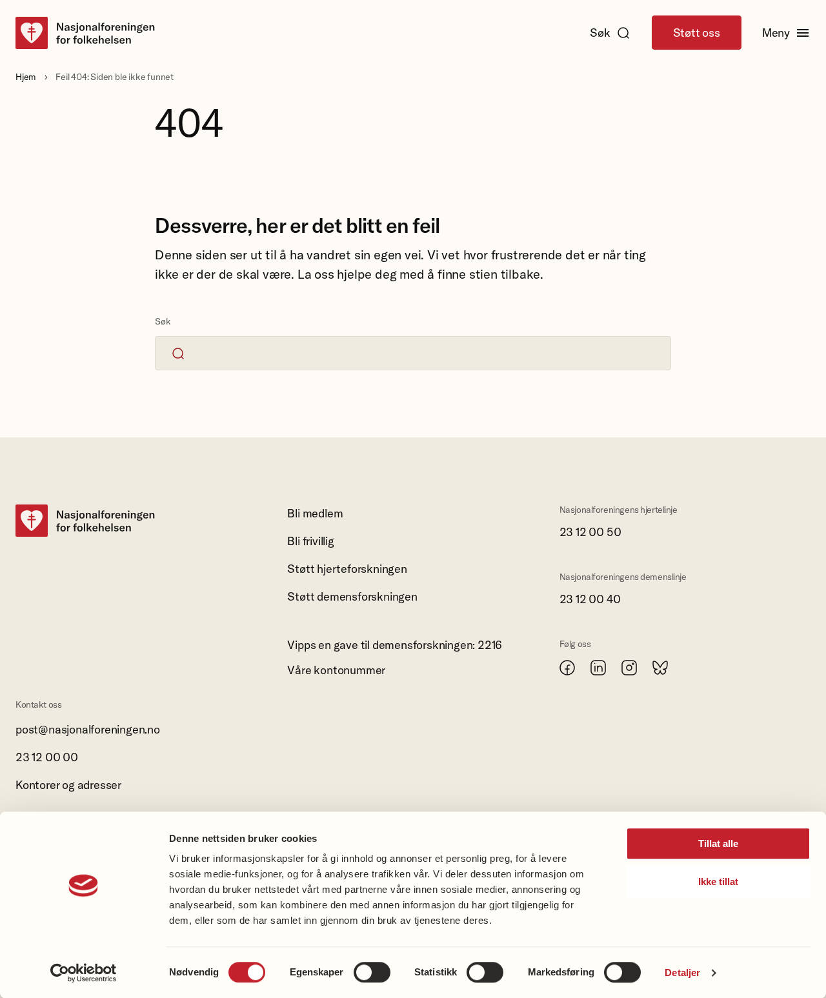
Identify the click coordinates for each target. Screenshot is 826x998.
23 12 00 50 (590, 531)
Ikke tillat (718, 881)
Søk (600, 32)
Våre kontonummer (336, 670)
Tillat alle (718, 843)
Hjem (25, 77)
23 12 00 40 (590, 599)
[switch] (372, 972)
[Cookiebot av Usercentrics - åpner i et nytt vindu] (83, 973)
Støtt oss (696, 32)
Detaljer (682, 972)
